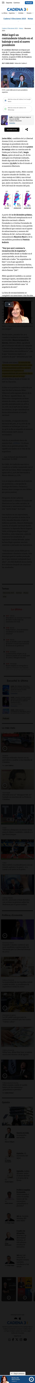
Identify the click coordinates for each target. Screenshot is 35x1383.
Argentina (12, 13)
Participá (29, 3)
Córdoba (20, 13)
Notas (21, 28)
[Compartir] (26, 129)
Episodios (12, 123)
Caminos (17, 3)
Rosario (29, 13)
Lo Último (4, 13)
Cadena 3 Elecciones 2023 (15, 19)
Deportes (9, 3)
